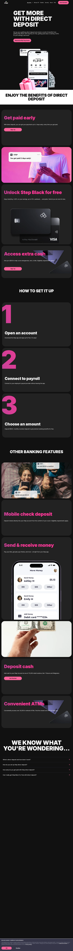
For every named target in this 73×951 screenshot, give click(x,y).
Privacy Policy (29, 944)
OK (6, 948)
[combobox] (29, 2)
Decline (18, 948)
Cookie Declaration (63, 943)
